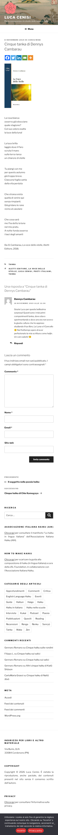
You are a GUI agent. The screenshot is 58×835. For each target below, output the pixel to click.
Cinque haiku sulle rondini (39, 647)
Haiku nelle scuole (36, 607)
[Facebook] (7, 57)
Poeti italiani (42, 271)
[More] (30, 57)
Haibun (20, 602)
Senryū (46, 624)
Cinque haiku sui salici (28, 653)
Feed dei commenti (14, 709)
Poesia (45, 613)
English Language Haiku (18, 596)
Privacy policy (35, 830)
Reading (39, 618)
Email (8, 427)
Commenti (34, 591)
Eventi (38, 596)
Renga (25, 624)
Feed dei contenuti (14, 703)
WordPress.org (12, 715)
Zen (28, 629)
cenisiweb (34, 40)
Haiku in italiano (14, 607)
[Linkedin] (19, 57)
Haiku (40, 602)
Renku (35, 624)
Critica (46, 591)
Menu (30, 29)
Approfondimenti (15, 591)
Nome (8, 412)
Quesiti (28, 618)
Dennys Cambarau (24, 299)
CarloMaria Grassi (13, 675)
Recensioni (12, 624)
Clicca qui (9, 533)
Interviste (11, 613)
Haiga (30, 602)
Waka (19, 629)
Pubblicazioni (13, 618)
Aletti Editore (18, 269)
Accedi (8, 697)
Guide (9, 602)
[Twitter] (13, 57)
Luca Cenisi (17, 17)
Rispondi (18, 343)
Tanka (12, 264)
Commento (11, 371)
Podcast (34, 613)
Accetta (21, 830)
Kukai (23, 613)
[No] (54, 824)
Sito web (9, 443)
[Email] (24, 57)
